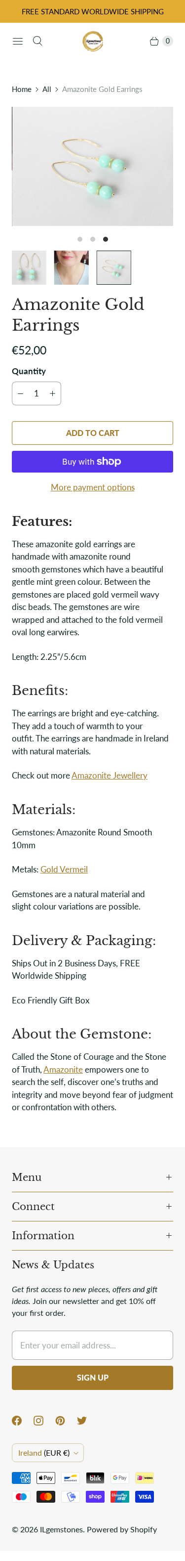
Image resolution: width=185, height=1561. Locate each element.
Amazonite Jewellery (110, 775)
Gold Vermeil (64, 869)
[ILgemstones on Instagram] (44, 1420)
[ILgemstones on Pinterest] (66, 1420)
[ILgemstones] (92, 41)
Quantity (29, 371)
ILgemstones (61, 1529)
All (46, 89)
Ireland (44, 1452)
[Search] (37, 41)
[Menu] (18, 41)
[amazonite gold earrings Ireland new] (92, 166)
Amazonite (63, 1069)
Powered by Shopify (122, 1529)
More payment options (93, 487)
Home (22, 89)
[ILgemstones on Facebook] (23, 1420)
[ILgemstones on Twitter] (88, 1420)
